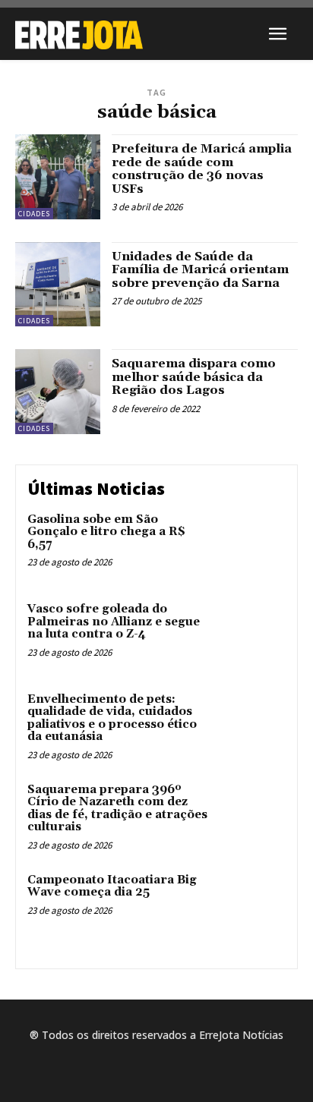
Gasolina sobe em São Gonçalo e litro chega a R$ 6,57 (106, 532)
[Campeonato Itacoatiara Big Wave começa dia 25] (252, 904)
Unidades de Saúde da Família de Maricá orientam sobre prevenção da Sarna (200, 270)
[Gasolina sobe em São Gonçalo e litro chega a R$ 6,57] (252, 544)
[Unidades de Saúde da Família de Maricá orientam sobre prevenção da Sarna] (57, 284)
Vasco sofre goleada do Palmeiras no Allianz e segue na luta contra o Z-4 (113, 621)
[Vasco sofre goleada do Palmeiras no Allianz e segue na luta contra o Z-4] (252, 633)
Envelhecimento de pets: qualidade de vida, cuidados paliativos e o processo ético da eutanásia (112, 718)
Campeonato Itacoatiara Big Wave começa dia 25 (112, 886)
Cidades (34, 214)
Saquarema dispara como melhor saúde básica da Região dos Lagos (194, 377)
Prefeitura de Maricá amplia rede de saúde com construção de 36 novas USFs (202, 169)
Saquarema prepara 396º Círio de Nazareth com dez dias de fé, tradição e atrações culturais (117, 808)
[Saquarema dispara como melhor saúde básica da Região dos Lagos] (57, 391)
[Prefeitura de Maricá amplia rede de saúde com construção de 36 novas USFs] (57, 176)
